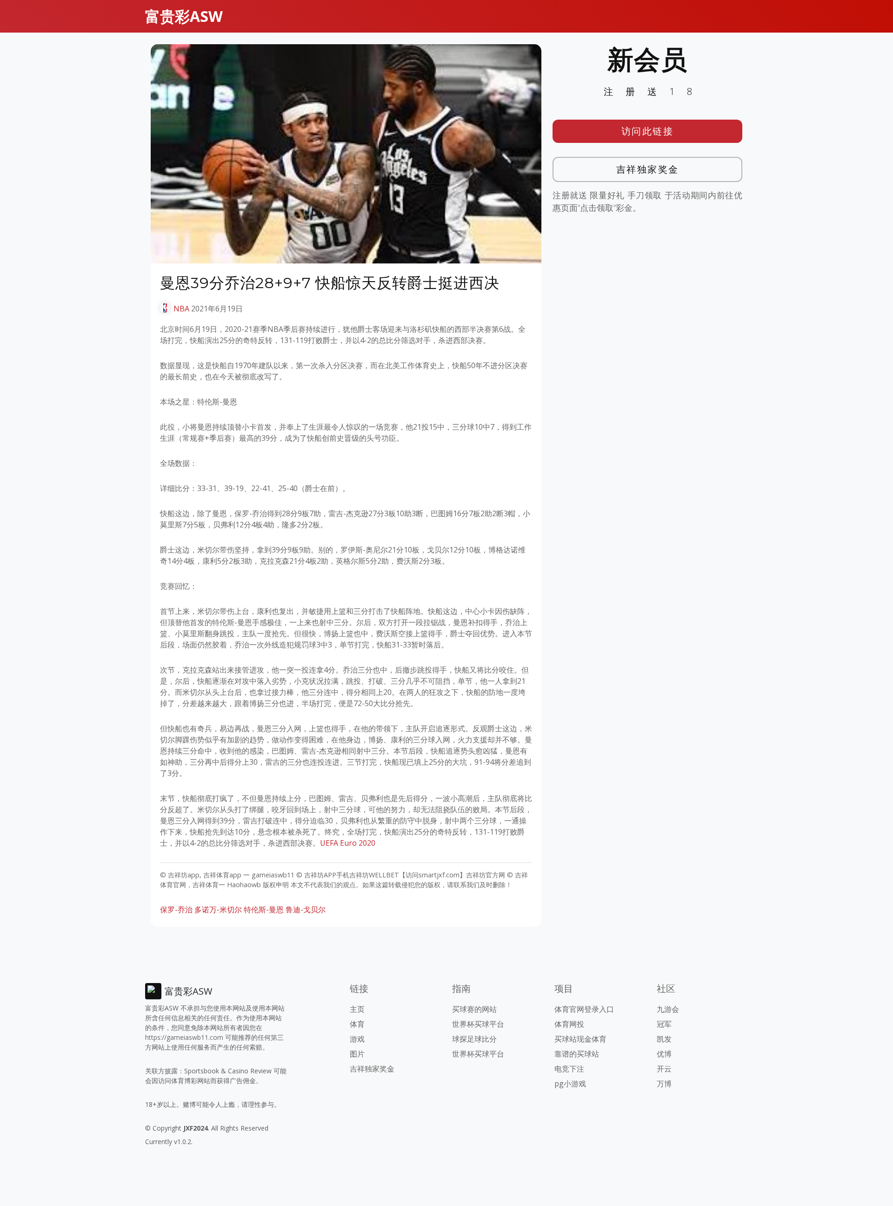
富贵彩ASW (184, 16)
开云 (664, 1069)
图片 (357, 1054)
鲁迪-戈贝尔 (306, 909)
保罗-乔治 (176, 909)
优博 (664, 1054)
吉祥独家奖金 (647, 169)
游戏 (357, 1039)
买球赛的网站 (474, 1009)
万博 (664, 1083)
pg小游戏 (570, 1083)
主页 (357, 1009)
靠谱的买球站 (576, 1054)
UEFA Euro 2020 (347, 843)
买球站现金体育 (580, 1039)
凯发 (664, 1039)
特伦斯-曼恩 (264, 909)
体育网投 (569, 1024)
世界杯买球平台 (478, 1024)
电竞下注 (569, 1069)
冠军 (664, 1024)
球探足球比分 (474, 1039)
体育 (357, 1024)
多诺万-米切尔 (218, 909)
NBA (181, 308)
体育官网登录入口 (584, 1009)
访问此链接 (647, 131)
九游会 (668, 1009)
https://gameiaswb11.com (184, 1037)
